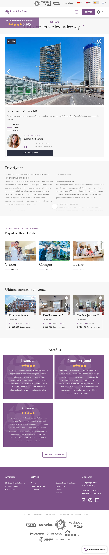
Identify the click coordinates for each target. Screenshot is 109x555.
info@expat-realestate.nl (43, 147)
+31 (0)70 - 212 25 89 (90, 490)
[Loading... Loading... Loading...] (20, 305)
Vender (16, 124)
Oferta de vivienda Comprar (15, 483)
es (98, 2)
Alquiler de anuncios (12, 486)
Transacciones (10, 489)
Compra (16, 127)
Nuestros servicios (30, 153)
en (89, 2)
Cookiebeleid (64, 514)
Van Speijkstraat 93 (88, 315)
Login (104, 12)
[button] (8, 71)
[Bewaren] (83, 26)
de (81, 2)
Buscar (16, 130)
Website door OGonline (79, 514)
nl (106, 2)
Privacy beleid (51, 514)
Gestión (59, 493)
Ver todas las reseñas (54, 454)
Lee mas (14, 269)
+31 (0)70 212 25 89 (42, 143)
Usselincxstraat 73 (53, 315)
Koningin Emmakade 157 (20, 315)
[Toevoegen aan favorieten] (32, 298)
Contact (88, 12)
